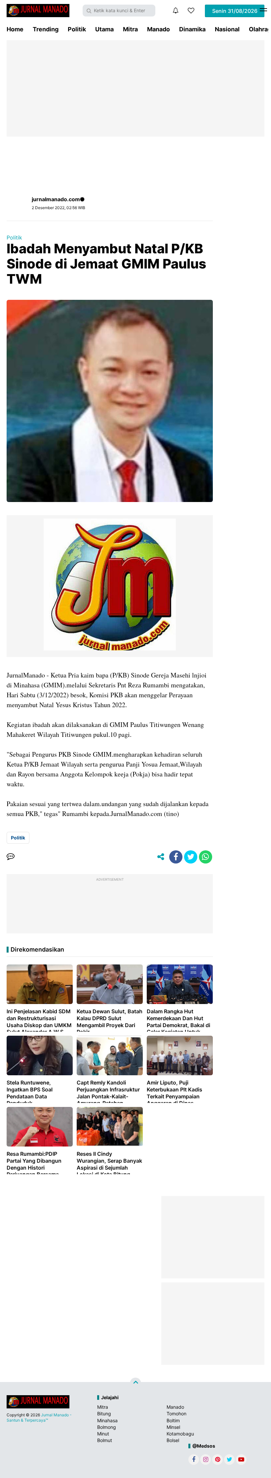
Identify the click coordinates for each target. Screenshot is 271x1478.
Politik (77, 29)
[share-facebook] (175, 857)
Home (15, 29)
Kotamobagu (180, 1433)
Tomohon (176, 1413)
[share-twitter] (190, 857)
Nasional (227, 29)
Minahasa (107, 1420)
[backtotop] (135, 1383)
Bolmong (106, 1427)
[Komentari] (11, 857)
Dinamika (192, 29)
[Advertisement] (135, 88)
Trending (45, 29)
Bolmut (104, 1440)
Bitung (104, 1413)
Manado (158, 29)
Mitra (130, 29)
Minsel (173, 1427)
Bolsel (173, 1440)
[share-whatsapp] (205, 857)
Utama (104, 29)
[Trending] (191, 10)
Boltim (173, 1420)
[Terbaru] (175, 10)
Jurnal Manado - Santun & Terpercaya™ (39, 1417)
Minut (103, 1433)
